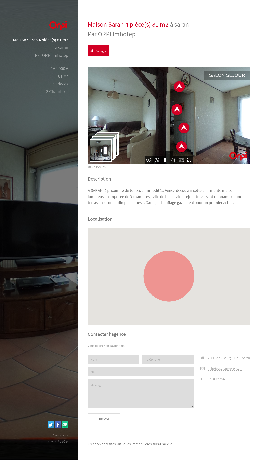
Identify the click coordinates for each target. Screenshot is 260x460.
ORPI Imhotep (55, 55)
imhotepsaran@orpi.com (225, 368)
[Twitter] (51, 427)
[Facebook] (58, 427)
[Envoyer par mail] (65, 427)
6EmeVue (165, 444)
